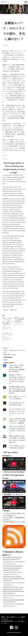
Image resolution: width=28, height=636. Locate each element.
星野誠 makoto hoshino (5, 2)
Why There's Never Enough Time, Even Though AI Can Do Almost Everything (13, 568)
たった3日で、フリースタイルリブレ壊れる (7, 334)
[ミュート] (21, 468)
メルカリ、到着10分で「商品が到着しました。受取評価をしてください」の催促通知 (17, 421)
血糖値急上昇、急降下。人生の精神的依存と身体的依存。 (19, 319)
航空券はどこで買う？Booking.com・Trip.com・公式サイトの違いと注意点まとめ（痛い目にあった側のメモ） (17, 379)
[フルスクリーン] (23, 468)
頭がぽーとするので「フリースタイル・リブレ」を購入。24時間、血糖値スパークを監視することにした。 (7, 321)
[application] (14, 463)
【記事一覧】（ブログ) (9, 354)
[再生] (4, 468)
